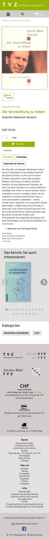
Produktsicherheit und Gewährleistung (24, 504)
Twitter (24, 481)
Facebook (24, 479)
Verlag (24, 471)
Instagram (24, 484)
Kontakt (24, 469)
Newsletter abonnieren (26, 524)
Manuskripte (24, 491)
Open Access (24, 458)
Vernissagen (24, 456)
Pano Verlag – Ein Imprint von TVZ (24, 453)
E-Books (24, 461)
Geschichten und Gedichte (16, 333)
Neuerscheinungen (24, 443)
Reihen (24, 451)
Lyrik (36, 333)
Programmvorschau (24, 446)
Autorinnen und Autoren (24, 448)
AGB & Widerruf (37, 518)
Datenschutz (22, 518)
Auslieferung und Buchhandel (24, 494)
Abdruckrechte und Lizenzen (24, 497)
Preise (24, 502)
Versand (37, 392)
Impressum (9, 518)
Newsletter (24, 476)
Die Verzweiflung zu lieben (20, 21)
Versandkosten (24, 499)
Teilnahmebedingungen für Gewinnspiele (24, 507)
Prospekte (24, 474)
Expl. (14, 138)
